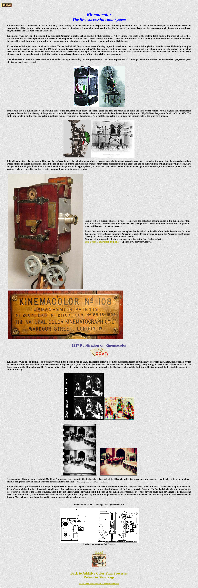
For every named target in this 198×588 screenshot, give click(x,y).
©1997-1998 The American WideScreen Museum (99, 583)
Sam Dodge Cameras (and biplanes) (102, 242)
